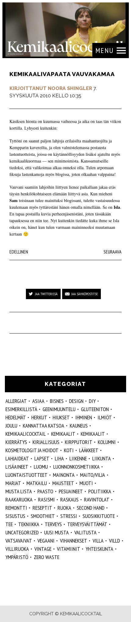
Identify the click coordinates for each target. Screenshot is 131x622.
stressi (68, 515)
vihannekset (73, 540)
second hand (90, 507)
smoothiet (43, 515)
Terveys (53, 524)
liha (59, 458)
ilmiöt (104, 417)
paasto (45, 491)
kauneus (79, 425)
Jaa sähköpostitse (84, 294)
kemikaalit (63, 433)
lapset (41, 458)
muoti (86, 483)
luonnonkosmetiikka (76, 466)
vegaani (46, 540)
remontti (16, 507)
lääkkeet (88, 450)
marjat (13, 483)
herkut (39, 417)
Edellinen (18, 252)
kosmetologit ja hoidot (31, 450)
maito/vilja (92, 474)
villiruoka (17, 548)
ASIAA (38, 400)
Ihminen (83, 417)
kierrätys (16, 442)
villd (114, 540)
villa (98, 540)
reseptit (42, 507)
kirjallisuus (46, 442)
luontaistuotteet (26, 474)
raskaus (69, 499)
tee (9, 524)
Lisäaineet (16, 466)
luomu (41, 466)
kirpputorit (78, 442)
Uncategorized (22, 532)
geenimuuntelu (59, 409)
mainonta (64, 474)
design (76, 400)
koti (69, 450)
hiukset (61, 417)
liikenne (78, 458)
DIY (92, 400)
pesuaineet (71, 491)
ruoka (64, 507)
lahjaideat (17, 458)
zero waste (46, 557)
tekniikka (28, 524)
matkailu (37, 483)
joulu (11, 425)
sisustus (15, 515)
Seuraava (113, 252)
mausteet (63, 483)
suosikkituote (99, 515)
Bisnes (57, 400)
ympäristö (16, 557)
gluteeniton (95, 409)
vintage (42, 548)
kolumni (107, 442)
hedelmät (15, 417)
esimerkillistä (21, 409)
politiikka (99, 491)
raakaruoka (19, 499)
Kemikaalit (93, 433)
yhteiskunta (99, 548)
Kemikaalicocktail (25, 433)
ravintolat (96, 499)
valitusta (85, 532)
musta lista (18, 491)
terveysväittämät (87, 524)
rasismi (46, 499)
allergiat (16, 400)
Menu (104, 50)
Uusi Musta (56, 532)
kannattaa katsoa (43, 425)
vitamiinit (68, 548)
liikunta (101, 458)
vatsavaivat (18, 540)
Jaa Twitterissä (46, 294)
